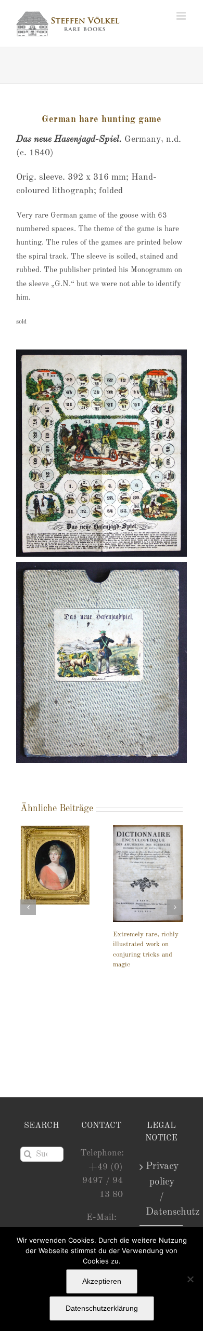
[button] (28, 907)
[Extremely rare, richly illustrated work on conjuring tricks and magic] (148, 873)
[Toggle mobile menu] (181, 15)
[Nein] (190, 1279)
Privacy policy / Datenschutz (161, 1189)
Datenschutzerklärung (102, 1308)
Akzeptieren (101, 1281)
